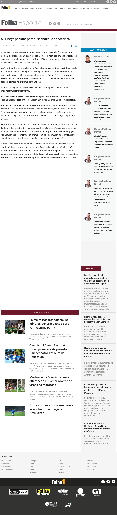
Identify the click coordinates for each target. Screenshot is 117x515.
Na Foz (89, 8)
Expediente (5, 464)
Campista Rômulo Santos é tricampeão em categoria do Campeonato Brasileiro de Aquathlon (48, 351)
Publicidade (5, 467)
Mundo (96, 8)
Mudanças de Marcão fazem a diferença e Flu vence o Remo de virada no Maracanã (50, 381)
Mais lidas (91, 269)
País (55, 8)
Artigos (39, 8)
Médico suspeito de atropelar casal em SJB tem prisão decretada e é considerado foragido (96, 279)
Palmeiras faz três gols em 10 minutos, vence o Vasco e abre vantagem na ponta (49, 323)
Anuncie (92, 2)
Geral (32, 8)
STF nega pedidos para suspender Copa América (35, 39)
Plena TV (104, 8)
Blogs (82, 8)
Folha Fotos (91, 467)
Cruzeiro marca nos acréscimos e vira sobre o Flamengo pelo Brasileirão (51, 409)
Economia (48, 8)
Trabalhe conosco (7, 469)
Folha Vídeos (92, 464)
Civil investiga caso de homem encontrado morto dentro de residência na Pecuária (97, 388)
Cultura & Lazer (72, 8)
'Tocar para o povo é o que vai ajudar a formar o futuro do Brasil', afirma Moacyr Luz (103, 168)
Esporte (62, 8)
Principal (16, 8)
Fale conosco (81, 2)
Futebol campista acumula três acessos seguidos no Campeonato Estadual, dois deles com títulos (103, 141)
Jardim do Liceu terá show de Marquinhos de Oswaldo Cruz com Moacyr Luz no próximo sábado (103, 227)
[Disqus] (40, 198)
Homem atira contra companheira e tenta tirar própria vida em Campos (97, 319)
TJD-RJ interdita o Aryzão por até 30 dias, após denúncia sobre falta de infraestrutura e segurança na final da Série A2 (103, 113)
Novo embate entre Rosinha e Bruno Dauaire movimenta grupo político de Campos (97, 427)
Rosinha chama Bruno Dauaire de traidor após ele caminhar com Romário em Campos (98, 352)
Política (25, 8)
